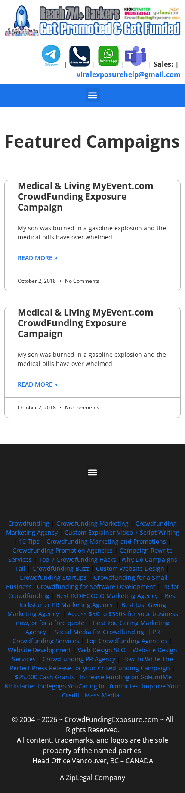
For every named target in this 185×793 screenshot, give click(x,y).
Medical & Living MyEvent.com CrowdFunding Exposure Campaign (86, 196)
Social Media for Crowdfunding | (104, 632)
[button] (93, 95)
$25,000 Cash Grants (44, 677)
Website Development (39, 650)
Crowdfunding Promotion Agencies (62, 550)
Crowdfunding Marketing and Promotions (106, 541)
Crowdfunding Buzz (60, 568)
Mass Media (102, 695)
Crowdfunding (28, 523)
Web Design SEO (102, 650)
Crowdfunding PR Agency (79, 659)
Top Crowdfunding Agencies (126, 641)
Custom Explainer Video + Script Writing (122, 532)
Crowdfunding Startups (53, 577)
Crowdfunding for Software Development (96, 586)
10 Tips (29, 541)
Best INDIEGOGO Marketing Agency (107, 596)
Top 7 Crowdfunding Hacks (77, 559)
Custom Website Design (130, 568)
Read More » (38, 258)
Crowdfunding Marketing (93, 523)
